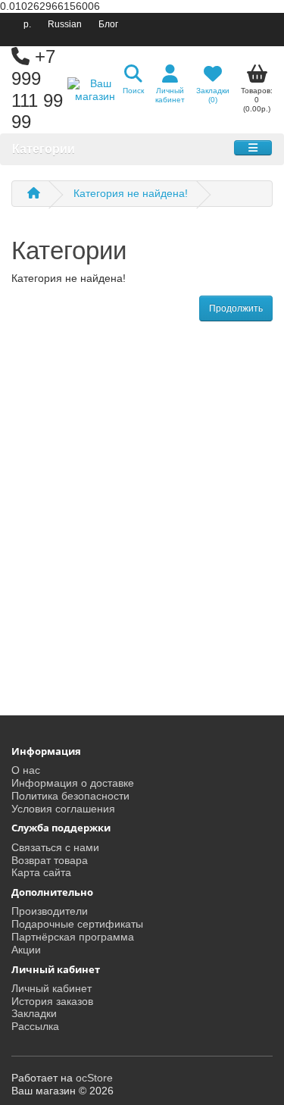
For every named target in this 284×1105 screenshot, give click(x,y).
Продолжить (236, 308)
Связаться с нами (55, 847)
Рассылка (35, 1026)
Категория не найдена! (130, 193)
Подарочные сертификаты (77, 924)
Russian (65, 24)
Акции (26, 950)
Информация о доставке (72, 783)
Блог (108, 24)
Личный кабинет (51, 988)
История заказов (52, 1001)
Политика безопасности (70, 796)
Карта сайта (41, 872)
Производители (49, 911)
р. (27, 24)
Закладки (34, 1013)
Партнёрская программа (72, 937)
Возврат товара (49, 860)
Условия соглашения (63, 809)
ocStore (94, 1078)
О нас (25, 770)
